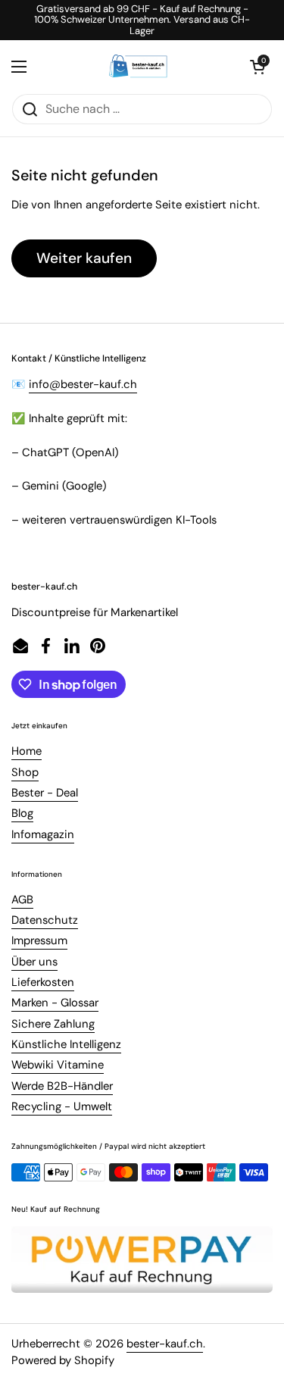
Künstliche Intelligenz (66, 1044)
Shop (25, 772)
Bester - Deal (44, 792)
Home (26, 751)
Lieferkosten (42, 982)
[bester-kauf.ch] (138, 67)
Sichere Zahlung (53, 1023)
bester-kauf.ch (164, 1343)
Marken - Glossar (54, 1002)
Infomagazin (42, 834)
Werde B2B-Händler (62, 1086)
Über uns (34, 961)
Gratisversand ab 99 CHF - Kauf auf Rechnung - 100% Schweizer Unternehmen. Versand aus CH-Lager (142, 20)
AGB (22, 899)
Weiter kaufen (84, 258)
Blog (22, 813)
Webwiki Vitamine (57, 1064)
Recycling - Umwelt (61, 1106)
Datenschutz (44, 920)
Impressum (39, 940)
